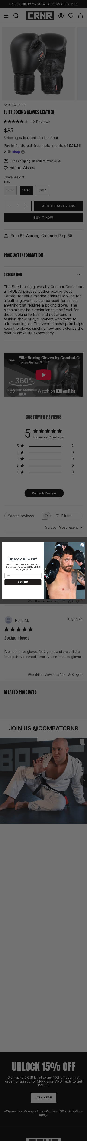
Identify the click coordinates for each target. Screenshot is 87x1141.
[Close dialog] (82, 545)
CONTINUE (23, 582)
